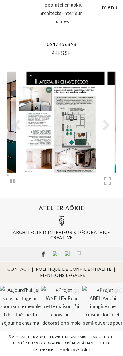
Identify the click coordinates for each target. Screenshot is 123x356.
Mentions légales (62, 275)
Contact (18, 269)
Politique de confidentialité (74, 269)
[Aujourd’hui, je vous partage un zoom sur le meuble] (20, 306)
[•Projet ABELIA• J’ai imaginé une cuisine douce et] (102, 306)
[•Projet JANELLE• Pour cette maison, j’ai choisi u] (61, 306)
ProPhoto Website (74, 349)
